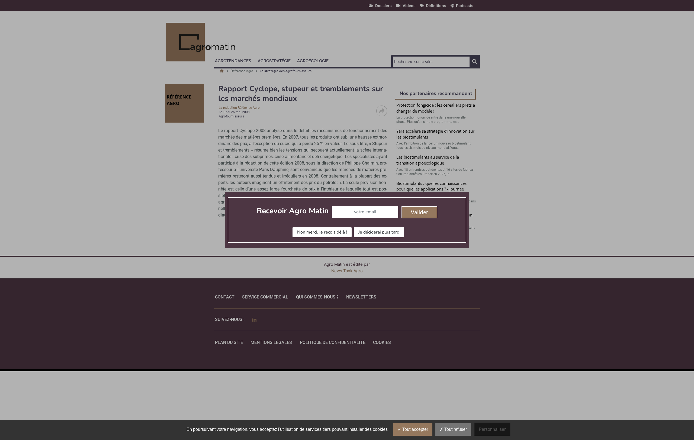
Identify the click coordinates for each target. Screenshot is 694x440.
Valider (419, 212)
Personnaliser (492, 429)
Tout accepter (414, 429)
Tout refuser (455, 429)
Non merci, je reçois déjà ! (322, 232)
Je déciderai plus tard (378, 232)
